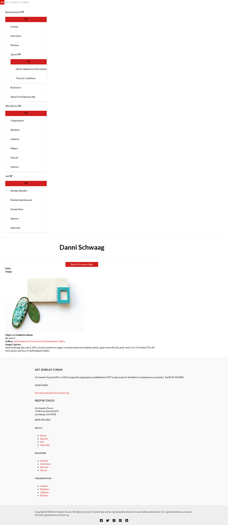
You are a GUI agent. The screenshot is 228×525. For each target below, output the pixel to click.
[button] (22, 12)
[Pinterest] (120, 521)
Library (43, 470)
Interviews (45, 464)
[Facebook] (101, 521)
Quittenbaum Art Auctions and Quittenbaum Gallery (39, 341)
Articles (44, 460)
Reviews (44, 467)
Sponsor (44, 438)
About (43, 435)
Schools (44, 495)
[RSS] (126, 521)
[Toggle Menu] (26, 19)
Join (42, 441)
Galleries (44, 492)
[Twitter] (107, 521)
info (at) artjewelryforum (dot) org (52, 393)
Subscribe (45, 445)
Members (44, 489)
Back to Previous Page (82, 264)
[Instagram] (114, 521)
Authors (44, 486)
